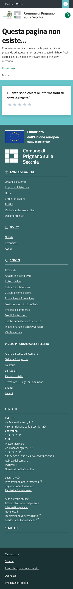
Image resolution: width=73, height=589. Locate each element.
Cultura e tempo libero (18, 293)
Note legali (11, 511)
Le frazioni (11, 370)
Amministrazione (22, 172)
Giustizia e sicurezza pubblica (21, 304)
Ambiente (10, 270)
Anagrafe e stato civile (18, 276)
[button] (67, 15)
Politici (9, 204)
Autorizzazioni (13, 281)
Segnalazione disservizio (19, 486)
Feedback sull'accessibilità (20, 520)
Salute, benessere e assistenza (23, 321)
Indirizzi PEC (12, 465)
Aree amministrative (17, 187)
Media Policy (12, 554)
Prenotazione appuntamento (22, 482)
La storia (10, 365)
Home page (9, 68)
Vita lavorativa (13, 332)
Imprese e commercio (17, 310)
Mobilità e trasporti (16, 315)
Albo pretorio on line (17, 499)
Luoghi (9, 393)
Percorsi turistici (14, 376)
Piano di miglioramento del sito (22, 568)
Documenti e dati (15, 216)
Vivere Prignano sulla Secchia (27, 344)
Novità (14, 227)
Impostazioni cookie (17, 583)
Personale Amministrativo (20, 210)
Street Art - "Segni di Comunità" (24, 382)
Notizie (9, 237)
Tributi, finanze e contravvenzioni (24, 327)
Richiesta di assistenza (18, 490)
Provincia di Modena (14, 4)
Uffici (8, 193)
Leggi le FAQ (12, 477)
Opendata (10, 576)
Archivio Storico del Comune (21, 353)
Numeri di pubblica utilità (19, 469)
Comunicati (11, 243)
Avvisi (8, 248)
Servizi (15, 260)
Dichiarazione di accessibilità (21, 516)
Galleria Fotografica (16, 359)
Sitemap (9, 561)
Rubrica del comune (16, 460)
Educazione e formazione (19, 298)
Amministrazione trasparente (22, 503)
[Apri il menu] (5, 15)
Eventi (9, 387)
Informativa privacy (16, 507)
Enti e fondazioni (15, 199)
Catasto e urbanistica (17, 287)
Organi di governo (15, 182)
